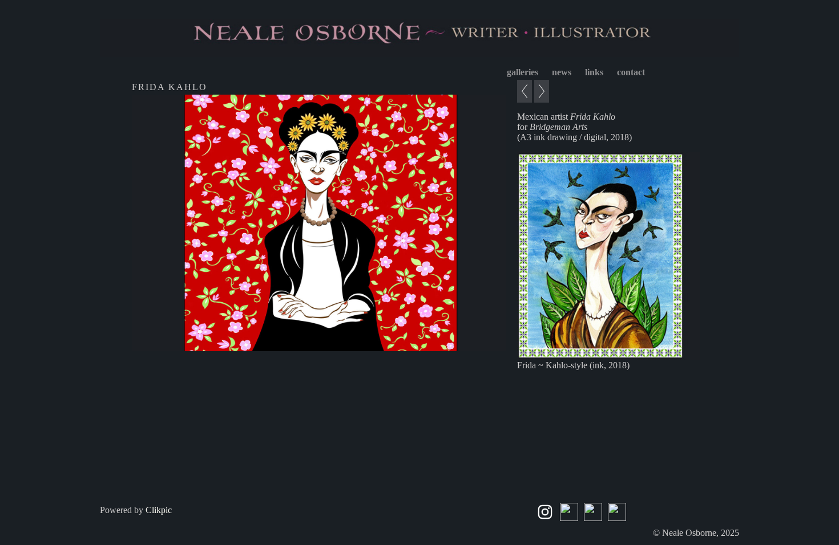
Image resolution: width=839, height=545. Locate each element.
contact (631, 72)
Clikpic (159, 510)
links (594, 72)
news (561, 72)
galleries (522, 72)
